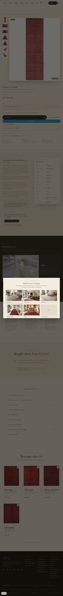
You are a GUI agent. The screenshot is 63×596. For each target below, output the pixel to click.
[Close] (58, 279)
